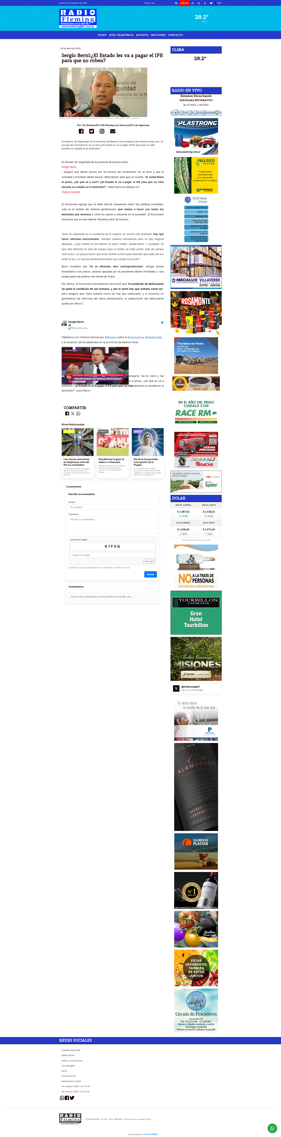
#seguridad (155, 337)
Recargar (149, 561)
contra (126, 41)
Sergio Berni (69, 166)
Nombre (71, 502)
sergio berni (110, 41)
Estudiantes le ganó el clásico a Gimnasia (111, 460)
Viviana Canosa (71, 192)
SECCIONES (158, 34)
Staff (102, 34)
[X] (199, 3)
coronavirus (171, 41)
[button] (176, 3)
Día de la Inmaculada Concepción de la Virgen (146, 462)
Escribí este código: (78, 540)
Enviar (150, 574)
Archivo (142, 34)
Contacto (175, 34)
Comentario (73, 514)
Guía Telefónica (121, 34)
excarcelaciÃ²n (145, 41)
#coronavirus (136, 337)
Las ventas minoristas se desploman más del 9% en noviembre (76, 462)
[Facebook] (205, 3)
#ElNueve (110, 337)
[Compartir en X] (73, 413)
